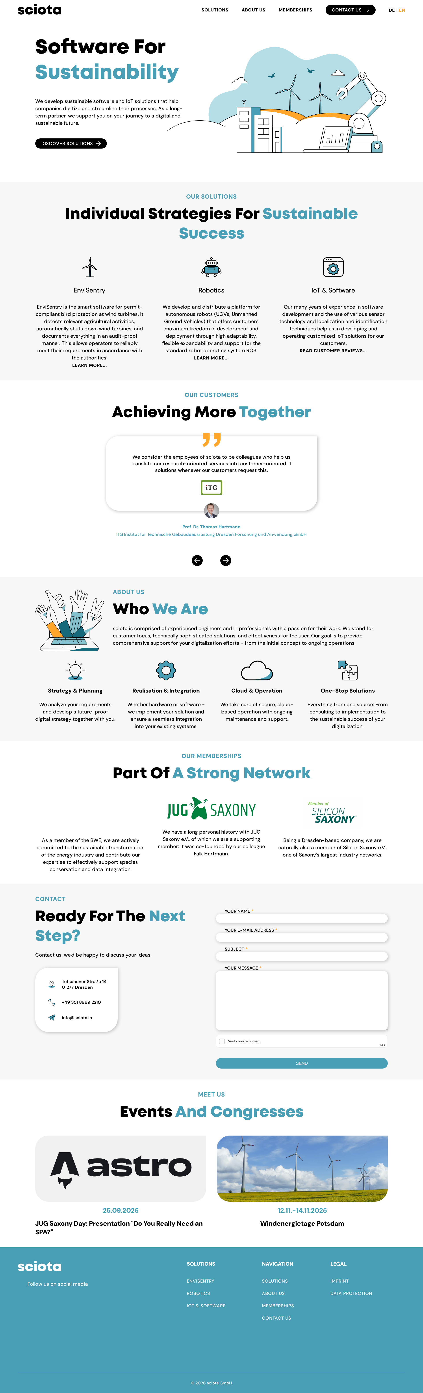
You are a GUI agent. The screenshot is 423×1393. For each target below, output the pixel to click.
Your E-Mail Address (251, 930)
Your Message (243, 968)
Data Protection (351, 1293)
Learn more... (89, 365)
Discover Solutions (67, 143)
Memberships (295, 10)
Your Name (239, 911)
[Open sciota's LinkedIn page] (23, 1284)
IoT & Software (206, 1306)
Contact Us (347, 10)
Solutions (215, 10)
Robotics (198, 1293)
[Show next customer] (225, 560)
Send (302, 1063)
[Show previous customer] (197, 560)
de (392, 10)
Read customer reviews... (333, 351)
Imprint (339, 1281)
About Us (253, 10)
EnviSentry (200, 1281)
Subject (236, 949)
